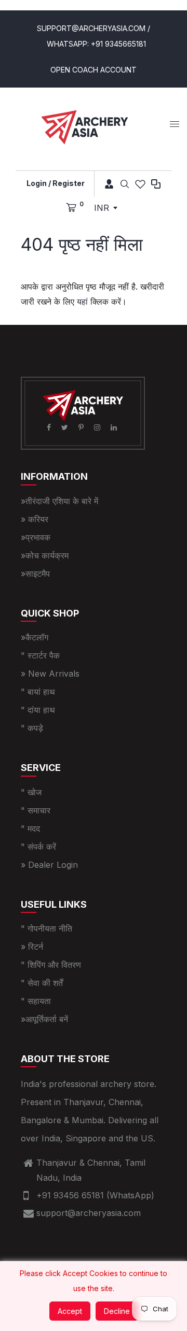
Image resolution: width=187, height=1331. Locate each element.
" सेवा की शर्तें (42, 983)
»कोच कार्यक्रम (45, 555)
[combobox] (105, 208)
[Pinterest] (82, 427)
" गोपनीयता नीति (46, 928)
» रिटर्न (32, 946)
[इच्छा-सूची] (140, 184)
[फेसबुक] (50, 427)
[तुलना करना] (156, 184)
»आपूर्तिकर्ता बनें (44, 1019)
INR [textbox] (101, 208)
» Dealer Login (49, 865)
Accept (70, 1311)
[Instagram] (98, 427)
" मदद (30, 828)
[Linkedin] (115, 427)
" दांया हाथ (38, 710)
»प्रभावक (35, 537)
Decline (117, 1311)
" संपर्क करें (38, 846)
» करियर (34, 519)
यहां (82, 301)
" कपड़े (32, 728)
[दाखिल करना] (106, 184)
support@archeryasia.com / (93, 28)
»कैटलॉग (34, 637)
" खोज (31, 792)
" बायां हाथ (38, 691)
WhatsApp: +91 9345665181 (96, 43)
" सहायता (36, 1001)
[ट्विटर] (65, 427)
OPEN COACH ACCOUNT (93, 69)
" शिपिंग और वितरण (51, 965)
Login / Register (55, 183)
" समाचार (35, 810)
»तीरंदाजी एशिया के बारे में (59, 501)
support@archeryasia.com (88, 1213)
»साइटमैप (35, 573)
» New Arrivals (50, 673)
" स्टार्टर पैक (40, 655)
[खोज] (124, 184)
